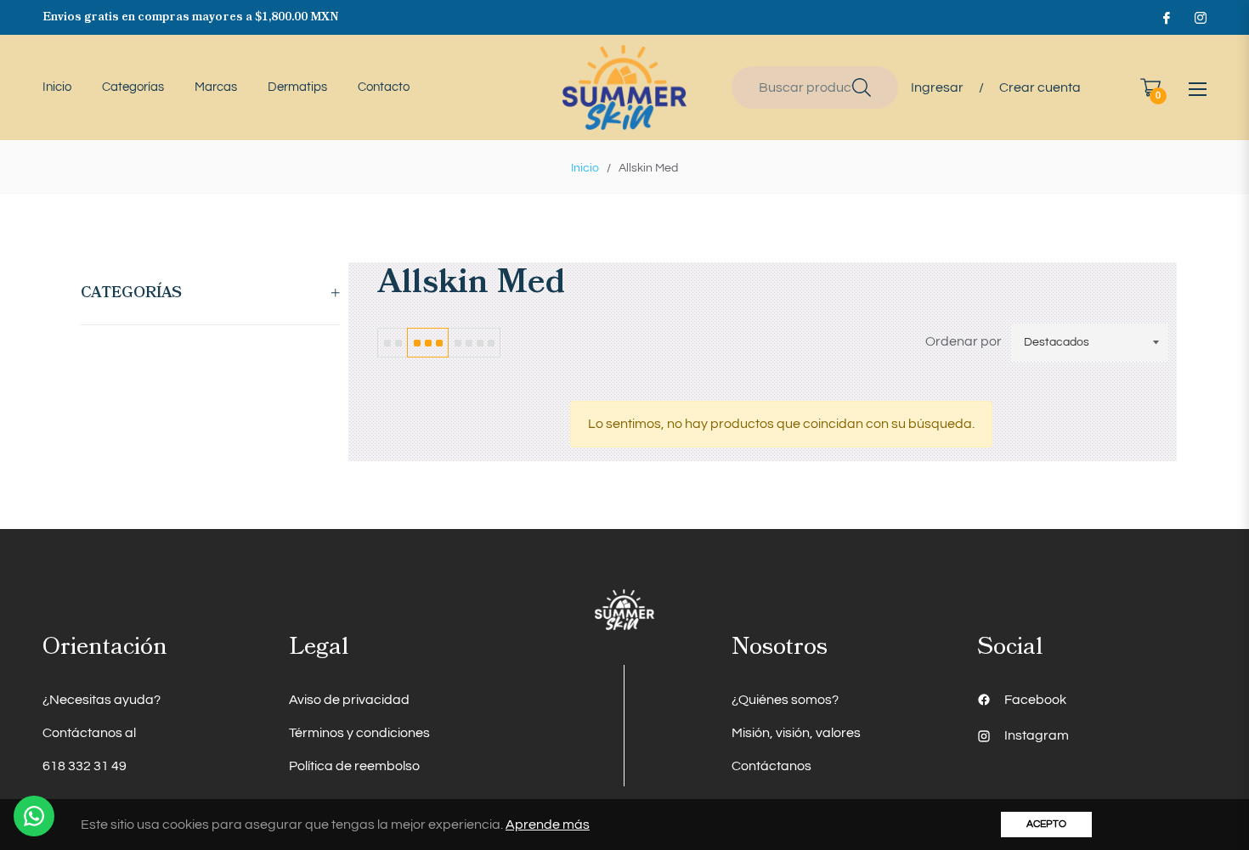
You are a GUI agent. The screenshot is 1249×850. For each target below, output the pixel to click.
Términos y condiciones (359, 733)
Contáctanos (771, 766)
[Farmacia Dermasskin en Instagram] (1200, 17)
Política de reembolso (354, 766)
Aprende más (548, 824)
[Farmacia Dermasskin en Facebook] (1166, 17)
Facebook (1035, 699)
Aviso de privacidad (349, 699)
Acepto (1046, 824)
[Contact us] (34, 816)
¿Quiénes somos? (785, 699)
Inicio (585, 168)
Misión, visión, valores (796, 733)
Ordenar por (963, 341)
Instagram (1036, 735)
